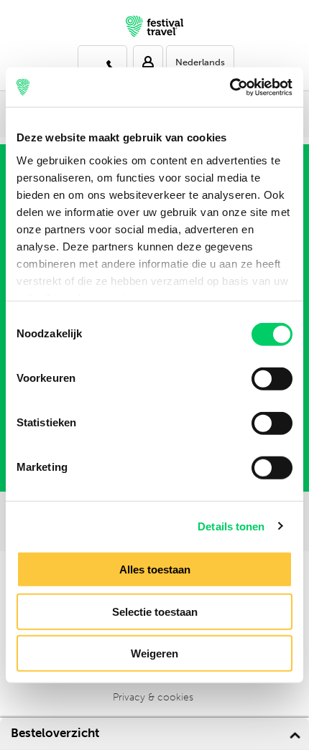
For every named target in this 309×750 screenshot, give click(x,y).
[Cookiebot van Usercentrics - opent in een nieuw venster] (229, 87)
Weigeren (154, 653)
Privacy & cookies (153, 697)
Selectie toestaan (155, 611)
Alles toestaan (154, 569)
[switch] (272, 378)
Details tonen (231, 526)
